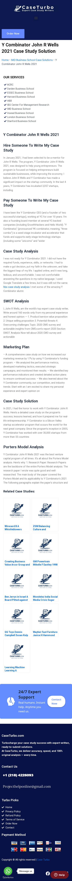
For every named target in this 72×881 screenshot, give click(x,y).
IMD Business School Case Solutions (32, 59)
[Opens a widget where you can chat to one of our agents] (59, 875)
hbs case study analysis (16, 286)
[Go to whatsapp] (8, 871)
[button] (36, 18)
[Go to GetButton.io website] (8, 877)
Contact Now (56, 701)
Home (5, 59)
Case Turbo (43, 859)
